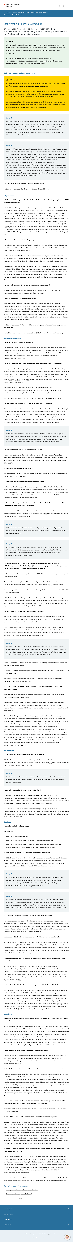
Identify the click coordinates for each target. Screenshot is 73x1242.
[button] (67, 1237)
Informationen (44, 12)
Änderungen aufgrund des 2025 (31, 293)
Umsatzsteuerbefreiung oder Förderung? (19, 1194)
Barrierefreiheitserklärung (42, 1234)
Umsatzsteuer (35, 12)
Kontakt (52, 1234)
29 (67, 232)
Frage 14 (24, 317)
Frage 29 (26, 320)
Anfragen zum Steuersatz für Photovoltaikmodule (22, 1190)
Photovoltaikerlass (46, 333)
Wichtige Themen (8, 1214)
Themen (9, 12)
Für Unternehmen (24, 12)
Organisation (7, 1224)
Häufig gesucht (8, 1219)
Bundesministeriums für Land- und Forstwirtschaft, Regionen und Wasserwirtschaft (39, 1181)
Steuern (15, 12)
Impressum (21, 1234)
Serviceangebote (8, 1209)
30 (7, 234)
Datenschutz (29, 1234)
